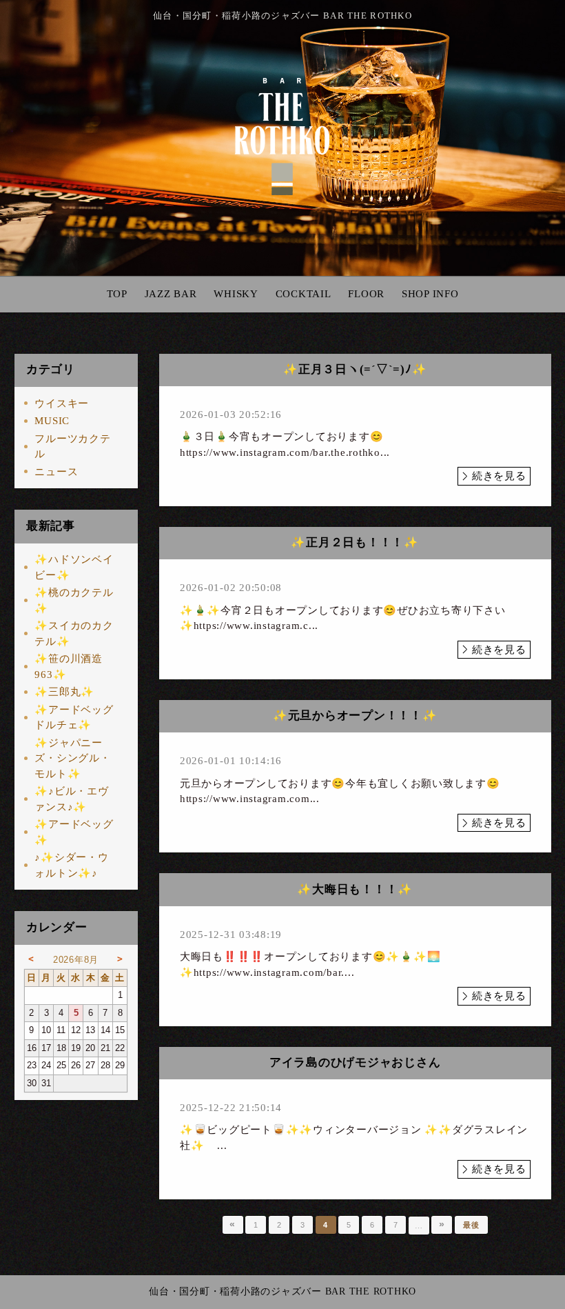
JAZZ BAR (171, 293)
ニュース (56, 471)
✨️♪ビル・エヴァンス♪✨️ (71, 799)
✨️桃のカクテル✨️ (73, 600)
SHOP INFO (430, 293)
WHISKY (236, 293)
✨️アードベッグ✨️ (73, 832)
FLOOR (366, 293)
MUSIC (52, 420)
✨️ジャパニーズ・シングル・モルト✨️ (72, 758)
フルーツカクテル (72, 446)
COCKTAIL (303, 293)
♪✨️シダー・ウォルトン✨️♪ (71, 865)
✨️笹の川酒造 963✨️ (68, 666)
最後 (471, 1225)
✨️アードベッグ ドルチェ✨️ (73, 717)
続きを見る (499, 475)
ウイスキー (61, 403)
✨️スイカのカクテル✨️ (73, 633)
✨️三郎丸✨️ (64, 691)
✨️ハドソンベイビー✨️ (73, 567)
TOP (117, 293)
